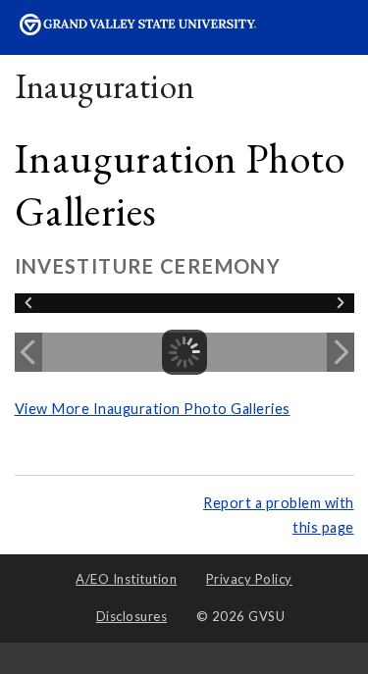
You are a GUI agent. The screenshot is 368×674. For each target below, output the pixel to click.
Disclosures (132, 616)
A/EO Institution (126, 579)
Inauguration (105, 86)
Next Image (340, 352)
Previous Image (28, 352)
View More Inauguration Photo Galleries (152, 408)
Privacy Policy (249, 579)
